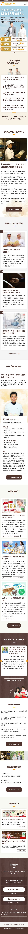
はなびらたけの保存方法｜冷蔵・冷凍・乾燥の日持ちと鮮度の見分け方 (13, 736)
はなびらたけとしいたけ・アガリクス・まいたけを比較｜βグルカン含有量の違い (13, 730)
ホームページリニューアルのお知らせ (11, 783)
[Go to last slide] (1, 661)
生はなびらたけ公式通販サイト (12, 819)
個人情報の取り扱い (8, 924)
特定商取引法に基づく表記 (18, 924)
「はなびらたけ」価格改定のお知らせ (11, 776)
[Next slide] (27, 661)
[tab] (12, 52)
